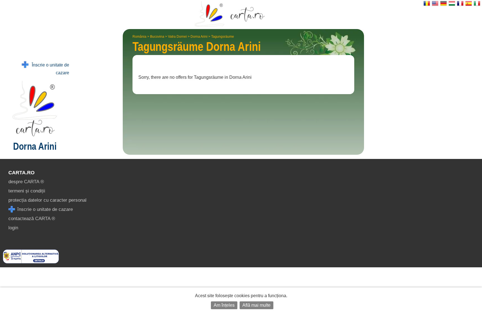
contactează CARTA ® (31, 218)
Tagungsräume (222, 37)
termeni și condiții (26, 191)
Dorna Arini (199, 37)
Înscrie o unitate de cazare (48, 69)
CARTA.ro (21, 172)
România (139, 37)
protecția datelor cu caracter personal (47, 200)
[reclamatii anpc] (31, 261)
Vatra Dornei (177, 37)
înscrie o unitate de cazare (44, 209)
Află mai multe (256, 305)
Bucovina (157, 37)
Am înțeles (224, 305)
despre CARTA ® (26, 181)
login (13, 227)
